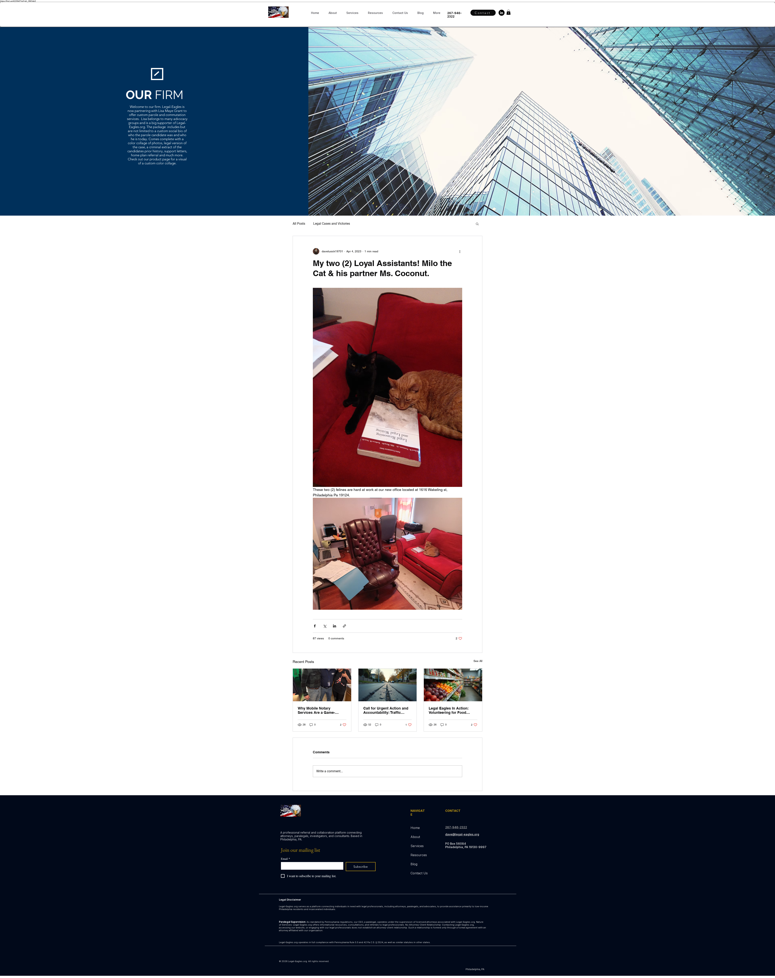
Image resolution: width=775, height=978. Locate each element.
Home (415, 828)
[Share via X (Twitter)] (325, 626)
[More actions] (459, 251)
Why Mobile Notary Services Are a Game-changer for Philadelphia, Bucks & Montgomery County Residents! (319, 710)
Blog (414, 864)
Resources (419, 855)
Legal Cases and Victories (331, 223)
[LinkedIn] (502, 13)
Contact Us (419, 873)
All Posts (299, 223)
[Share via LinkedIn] (334, 626)
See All (477, 661)
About (415, 837)
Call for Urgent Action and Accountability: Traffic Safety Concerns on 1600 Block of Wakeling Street (385, 710)
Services (417, 846)
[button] (375, 13)
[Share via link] (344, 626)
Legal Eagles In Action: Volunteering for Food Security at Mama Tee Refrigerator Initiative (449, 710)
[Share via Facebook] (315, 626)
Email (285, 858)
